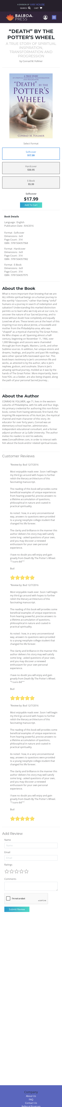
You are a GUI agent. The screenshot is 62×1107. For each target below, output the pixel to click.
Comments (10, 879)
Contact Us (31, 1103)
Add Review (12, 834)
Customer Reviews (18, 456)
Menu (55, 17)
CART (36, 8)
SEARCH (23, 8)
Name (7, 839)
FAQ (31, 1099)
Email (7, 852)
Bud (12, 568)
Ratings (8, 864)
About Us (31, 1096)
